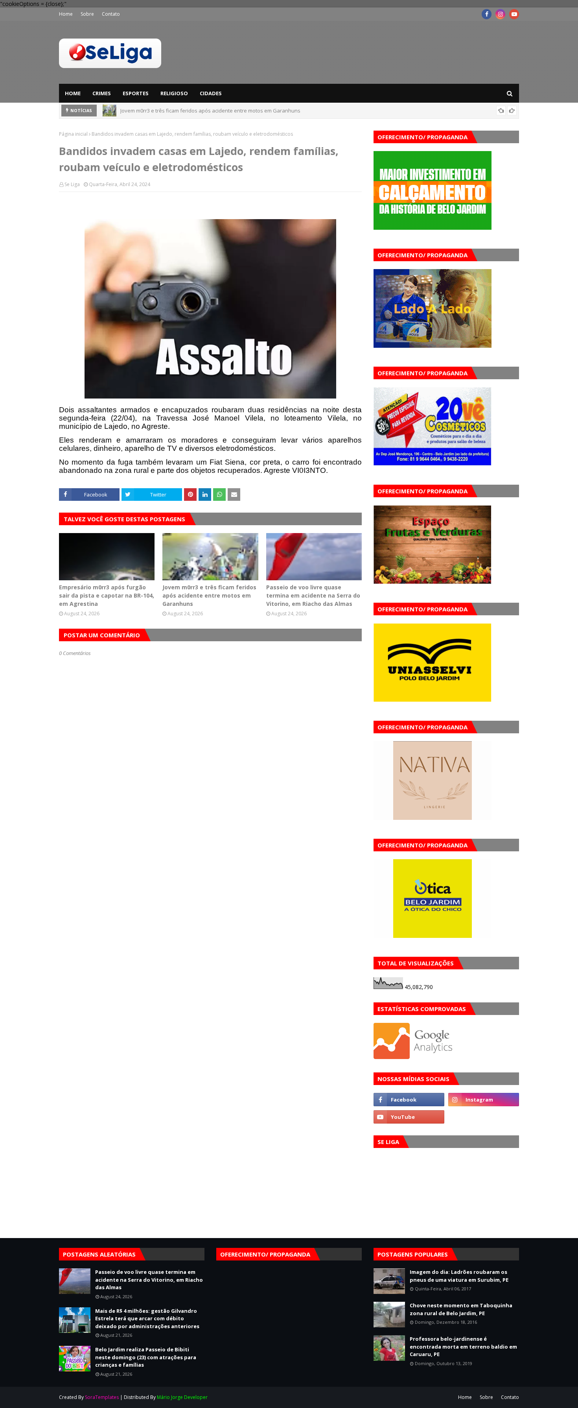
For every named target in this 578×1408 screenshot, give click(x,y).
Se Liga (72, 184)
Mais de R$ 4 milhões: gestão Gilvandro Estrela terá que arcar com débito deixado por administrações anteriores (147, 1318)
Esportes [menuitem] (136, 93)
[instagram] (500, 14)
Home (66, 14)
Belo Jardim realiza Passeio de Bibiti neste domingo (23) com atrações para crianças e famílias (145, 1357)
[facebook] (486, 14)
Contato (111, 14)
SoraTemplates (102, 1397)
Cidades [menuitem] (211, 93)
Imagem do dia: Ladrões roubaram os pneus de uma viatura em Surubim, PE (459, 1275)
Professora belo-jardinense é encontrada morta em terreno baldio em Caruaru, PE (463, 1346)
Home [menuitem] (73, 93)
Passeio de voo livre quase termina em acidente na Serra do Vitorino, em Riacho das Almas (229, 110)
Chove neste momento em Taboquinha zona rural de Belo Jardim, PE (461, 1309)
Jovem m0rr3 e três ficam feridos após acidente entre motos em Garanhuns (209, 595)
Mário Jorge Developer (182, 1397)
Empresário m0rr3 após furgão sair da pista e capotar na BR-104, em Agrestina (106, 595)
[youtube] (514, 14)
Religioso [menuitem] (174, 93)
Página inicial (73, 134)
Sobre (87, 14)
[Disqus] (210, 934)
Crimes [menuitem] (101, 93)
